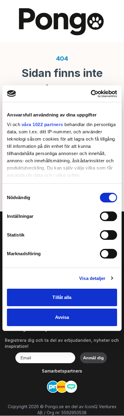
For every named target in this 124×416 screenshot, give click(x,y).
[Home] (62, 21)
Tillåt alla (61, 297)
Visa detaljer (92, 278)
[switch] (108, 216)
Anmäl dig (93, 357)
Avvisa (62, 317)
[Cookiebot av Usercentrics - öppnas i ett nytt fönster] (90, 94)
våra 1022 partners (42, 124)
